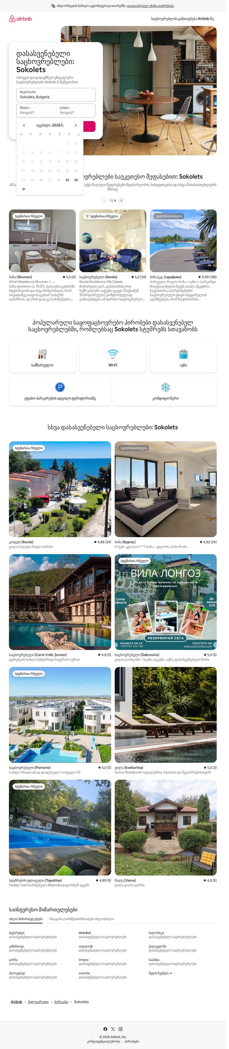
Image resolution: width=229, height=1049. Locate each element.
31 (23, 189)
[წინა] (104, 200)
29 (67, 180)
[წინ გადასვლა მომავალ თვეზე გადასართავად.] (75, 125)
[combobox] (56, 97)
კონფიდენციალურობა (103, 1041)
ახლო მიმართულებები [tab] (25, 919)
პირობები (132, 1041)
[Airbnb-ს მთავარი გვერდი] (20, 19)
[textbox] (36, 112)
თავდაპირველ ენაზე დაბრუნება (150, 6)
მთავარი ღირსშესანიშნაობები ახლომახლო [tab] (82, 919)
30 (76, 180)
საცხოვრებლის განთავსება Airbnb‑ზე (182, 18)
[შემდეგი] (121, 200)
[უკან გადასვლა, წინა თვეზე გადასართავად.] (24, 125)
